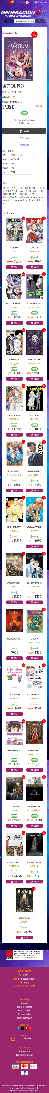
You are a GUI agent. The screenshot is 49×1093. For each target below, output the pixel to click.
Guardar (26, 138)
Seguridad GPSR (24, 144)
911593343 (26, 974)
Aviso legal (24, 1003)
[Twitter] (22, 1028)
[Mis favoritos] (9, 2)
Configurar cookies (24, 1014)
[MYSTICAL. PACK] (18, 59)
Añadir (26, 131)
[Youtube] (26, 1028)
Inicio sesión (42, 2)
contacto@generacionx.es (26, 978)
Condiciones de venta (24, 1017)
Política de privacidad (24, 1006)
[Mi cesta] (23, 2)
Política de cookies (24, 1010)
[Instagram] (30, 1028)
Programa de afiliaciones (24, 1054)
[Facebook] (18, 1028)
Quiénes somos (24, 1051)
